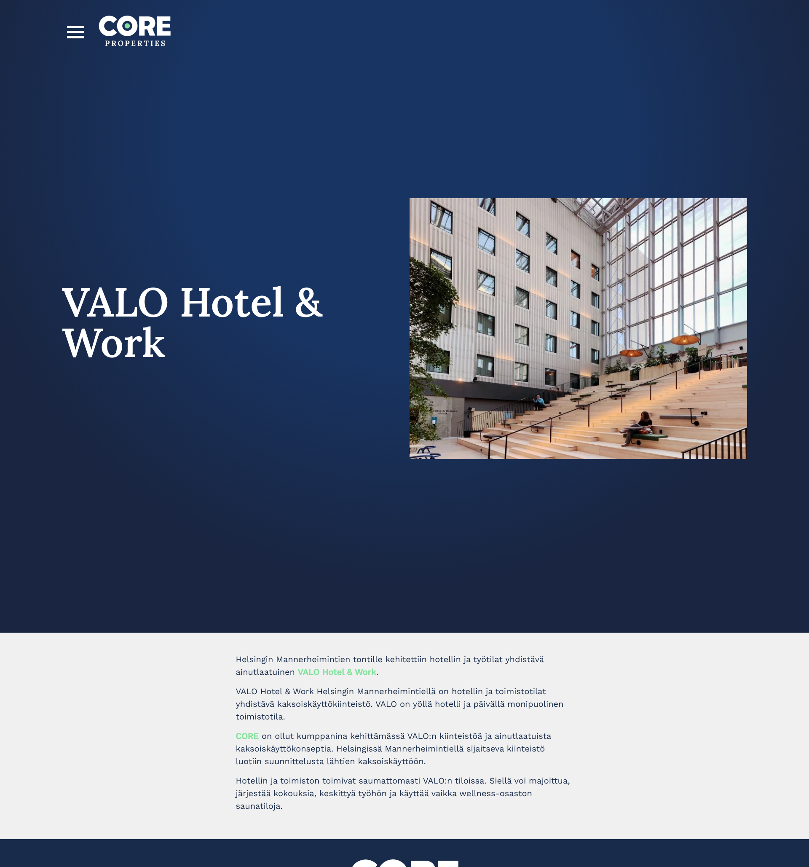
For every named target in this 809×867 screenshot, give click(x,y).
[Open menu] (75, 32)
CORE (247, 736)
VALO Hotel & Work (337, 672)
